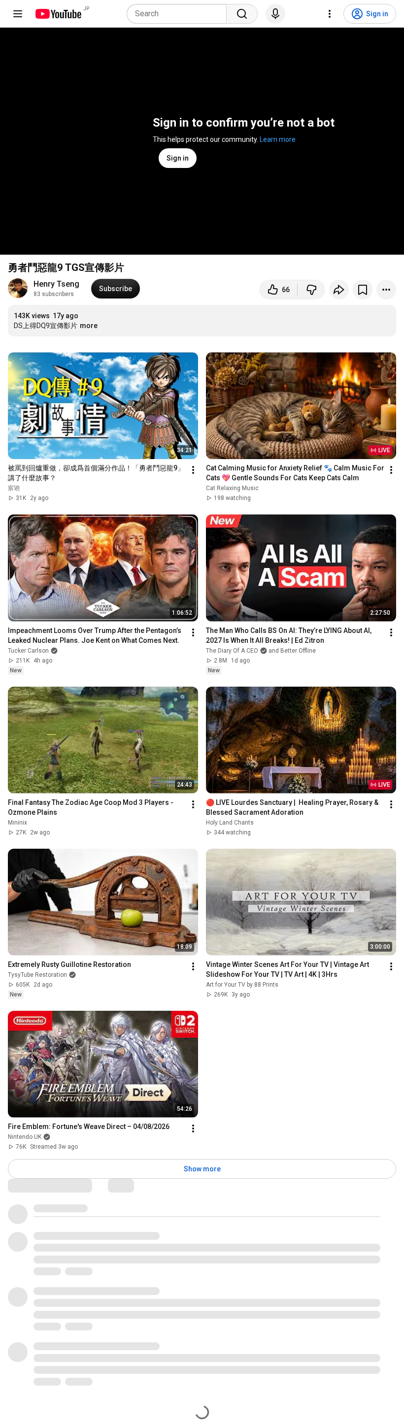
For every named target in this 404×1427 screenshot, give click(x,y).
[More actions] (386, 289)
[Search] (242, 14)
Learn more (278, 139)
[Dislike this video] (311, 289)
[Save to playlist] (362, 289)
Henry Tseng (56, 284)
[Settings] (330, 14)
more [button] (89, 326)
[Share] (339, 289)
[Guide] (18, 14)
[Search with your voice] (275, 14)
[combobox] (179, 14)
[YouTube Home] (58, 14)
